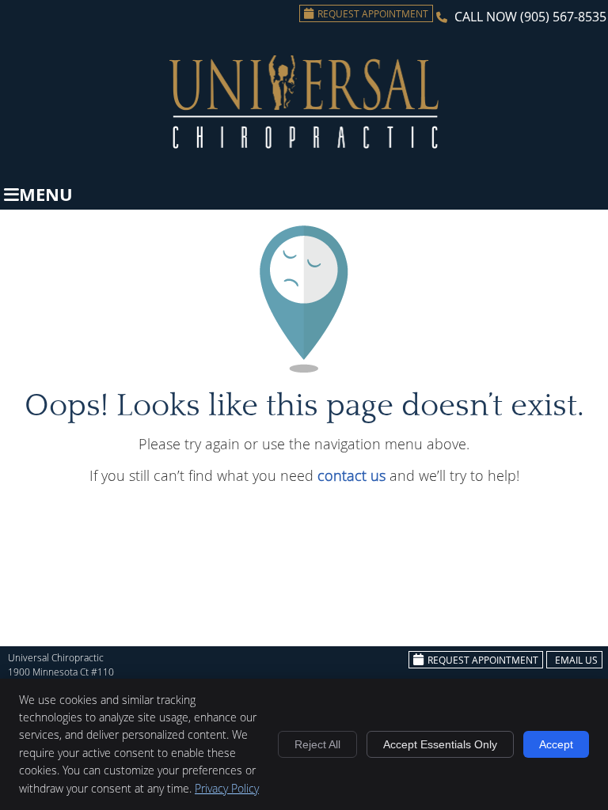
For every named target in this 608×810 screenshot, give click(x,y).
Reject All (317, 744)
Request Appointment (372, 13)
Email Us (576, 659)
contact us (351, 475)
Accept (556, 744)
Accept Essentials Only (440, 744)
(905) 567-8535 (563, 16)
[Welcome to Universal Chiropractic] (304, 143)
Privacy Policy (227, 788)
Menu (46, 194)
